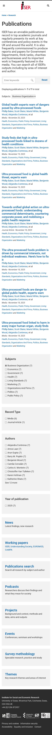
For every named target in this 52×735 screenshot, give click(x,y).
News (9, 523)
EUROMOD (38, 546)
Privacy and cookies (10, 723)
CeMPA (8, 549)
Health (4, 121)
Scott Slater (20, 111)
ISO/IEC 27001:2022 (45, 715)
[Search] (48, 5)
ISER (7, 546)
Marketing (21, 128)
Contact (37, 727)
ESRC (11, 715)
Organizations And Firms (21, 124)
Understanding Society (21, 546)
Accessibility (7, 727)
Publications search (19, 566)
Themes (11, 674)
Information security (29, 723)
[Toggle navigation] (4, 5)
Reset (44, 80)
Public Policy (23, 121)
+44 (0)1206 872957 (10, 707)
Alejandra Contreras (18, 114)
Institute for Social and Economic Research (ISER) (26, 6)
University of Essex (31, 715)
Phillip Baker (7, 111)
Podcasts (12, 587)
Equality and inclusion (23, 727)
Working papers (16, 543)
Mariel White (32, 111)
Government (35, 121)
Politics (36, 124)
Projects (11, 610)
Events (10, 634)
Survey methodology (20, 654)
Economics (13, 121)
